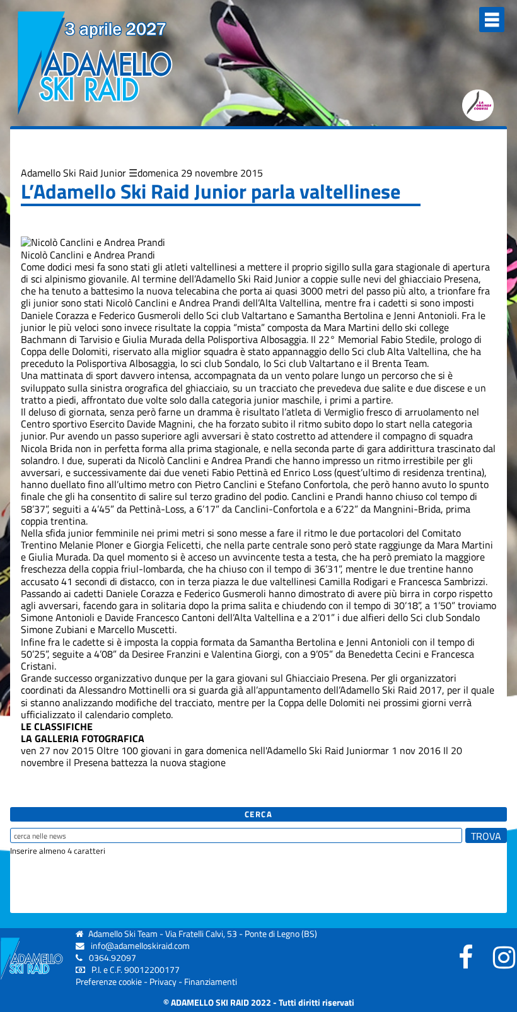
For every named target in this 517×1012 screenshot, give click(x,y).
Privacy (163, 981)
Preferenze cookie (109, 981)
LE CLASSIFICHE (57, 726)
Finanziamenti (210, 981)
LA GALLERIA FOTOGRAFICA (82, 738)
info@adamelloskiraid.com (140, 945)
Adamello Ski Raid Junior (73, 172)
